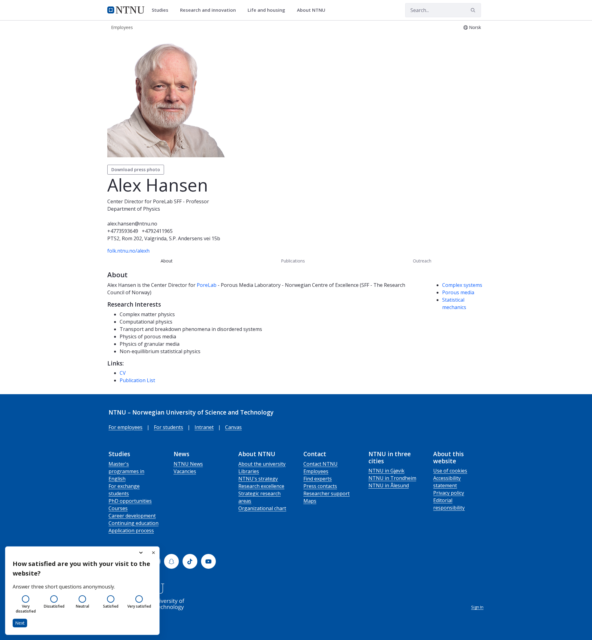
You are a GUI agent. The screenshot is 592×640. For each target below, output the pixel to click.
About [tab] (167, 261)
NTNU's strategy (258, 478)
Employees (315, 471)
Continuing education (133, 523)
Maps (309, 501)
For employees (125, 427)
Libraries (248, 471)
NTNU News (188, 463)
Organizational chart (262, 508)
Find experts (317, 478)
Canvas (233, 427)
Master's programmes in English (126, 471)
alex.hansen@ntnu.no (132, 223)
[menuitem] (162, 10)
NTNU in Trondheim (392, 478)
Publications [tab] (293, 261)
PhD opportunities (130, 501)
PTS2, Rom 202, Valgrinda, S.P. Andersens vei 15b (163, 238)
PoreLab (206, 285)
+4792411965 (157, 231)
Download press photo (135, 169)
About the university (262, 463)
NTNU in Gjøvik (386, 470)
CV (123, 373)
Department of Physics (133, 208)
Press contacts (320, 486)
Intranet (204, 427)
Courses (118, 508)
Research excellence (261, 486)
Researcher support (326, 493)
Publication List (137, 380)
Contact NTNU (320, 463)
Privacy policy (448, 492)
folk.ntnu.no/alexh (128, 250)
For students (168, 427)
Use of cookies (450, 470)
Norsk (475, 27)
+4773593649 (122, 231)
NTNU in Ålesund (388, 485)
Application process (131, 530)
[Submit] (474, 10)
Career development (132, 515)
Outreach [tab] (422, 261)
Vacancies (185, 471)
